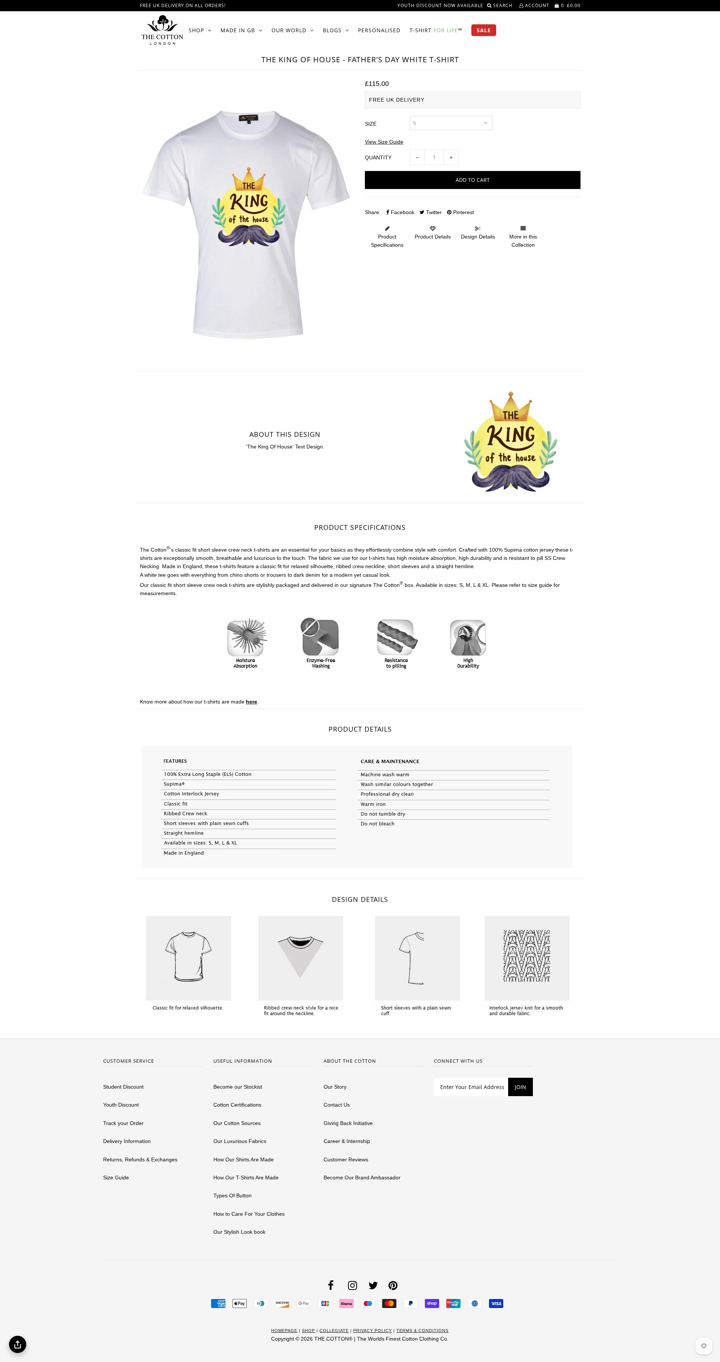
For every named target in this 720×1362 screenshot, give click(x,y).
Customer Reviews (346, 1159)
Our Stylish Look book (239, 1232)
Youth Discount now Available (440, 5)
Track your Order (123, 1123)
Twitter (433, 212)
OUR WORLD (289, 30)
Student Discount (123, 1087)
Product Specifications (387, 241)
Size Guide (116, 1177)
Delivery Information (127, 1141)
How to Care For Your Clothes (249, 1214)
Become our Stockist (237, 1087)
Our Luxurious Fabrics (239, 1141)
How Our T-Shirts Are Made (246, 1177)
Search (504, 5)
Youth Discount (121, 1105)
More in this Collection (523, 241)
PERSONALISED (379, 30)
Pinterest (463, 212)
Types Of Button (232, 1195)
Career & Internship (347, 1141)
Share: (373, 212)
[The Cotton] (162, 30)
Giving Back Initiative (348, 1123)
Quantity (378, 157)
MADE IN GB (237, 30)
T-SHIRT (436, 30)
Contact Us (337, 1105)
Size (370, 124)
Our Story (335, 1087)
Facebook (401, 212)
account (536, 5)
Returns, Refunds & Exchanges (140, 1159)
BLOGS (332, 30)
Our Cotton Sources (237, 1123)
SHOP (196, 30)
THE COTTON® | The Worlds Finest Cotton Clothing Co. (381, 1339)
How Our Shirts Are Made (243, 1159)
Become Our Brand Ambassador (362, 1177)
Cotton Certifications (237, 1105)
